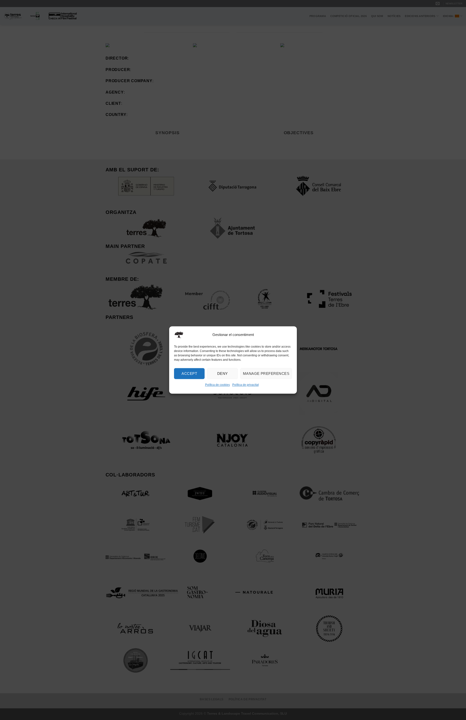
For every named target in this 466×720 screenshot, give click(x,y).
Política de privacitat (245, 384)
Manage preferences (266, 373)
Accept (189, 373)
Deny (222, 373)
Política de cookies (217, 384)
